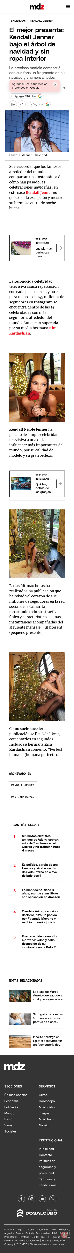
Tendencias (17, 21)
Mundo (9, 1113)
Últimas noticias (15, 1095)
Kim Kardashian (22, 797)
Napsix (44, 1125)
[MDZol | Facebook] (21, 1199)
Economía (11, 1101)
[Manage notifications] (64, 1235)
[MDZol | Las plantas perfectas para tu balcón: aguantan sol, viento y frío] (60, 248)
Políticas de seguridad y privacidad (47, 1167)
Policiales (11, 1107)
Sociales (10, 1131)
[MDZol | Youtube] (42, 1199)
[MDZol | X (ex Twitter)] (53, 1199)
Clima (43, 1095)
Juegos (44, 1113)
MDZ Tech (46, 1119)
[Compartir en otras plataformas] (22, 104)
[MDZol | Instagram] (32, 1199)
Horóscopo (47, 1101)
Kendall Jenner (22, 785)
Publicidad (46, 1149)
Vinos (8, 1125)
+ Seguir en (37, 104)
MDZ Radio (47, 1107)
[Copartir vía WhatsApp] (13, 104)
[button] (68, 6)
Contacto (45, 1155)
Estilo (8, 1119)
